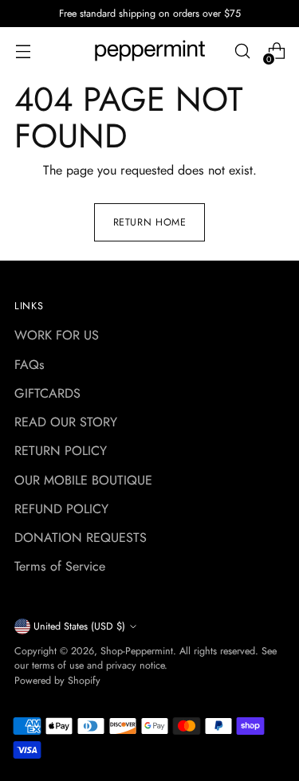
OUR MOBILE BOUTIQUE (83, 480)
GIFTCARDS (47, 393)
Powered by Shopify (57, 680)
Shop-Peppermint (136, 651)
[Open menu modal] (22, 51)
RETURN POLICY (60, 451)
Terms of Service (59, 566)
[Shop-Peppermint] (150, 51)
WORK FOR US (56, 335)
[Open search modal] (242, 51)
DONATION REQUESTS (80, 537)
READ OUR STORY (65, 422)
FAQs (29, 364)
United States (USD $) (79, 626)
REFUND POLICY (61, 509)
